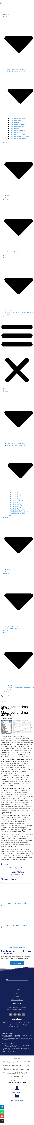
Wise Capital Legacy (15, 128)
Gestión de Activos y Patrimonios (16, 69)
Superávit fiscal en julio (17, 948)
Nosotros (6, 14)
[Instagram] (23, 1014)
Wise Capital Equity (15, 132)
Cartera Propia (11, 140)
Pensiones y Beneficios (13, 254)
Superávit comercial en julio (17, 903)
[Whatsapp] (19, 1014)
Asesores (6, 317)
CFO (8, 197)
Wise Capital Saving (15, 120)
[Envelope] (15, 1014)
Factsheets (17, 996)
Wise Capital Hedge (15, 122)
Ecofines (5, 256)
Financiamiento (11, 195)
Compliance (17, 993)
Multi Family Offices (12, 252)
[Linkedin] (10, 1014)
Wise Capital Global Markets (18, 126)
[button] (17, 353)
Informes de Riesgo (17, 1000)
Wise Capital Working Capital (18, 130)
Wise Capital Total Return (17, 134)
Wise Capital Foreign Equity (18, 138)
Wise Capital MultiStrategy (17, 124)
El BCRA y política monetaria (17, 925)
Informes (9, 310)
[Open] (4, 701)
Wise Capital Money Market (18, 118)
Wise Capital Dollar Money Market (20, 136)
